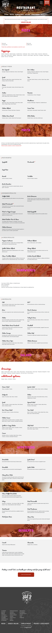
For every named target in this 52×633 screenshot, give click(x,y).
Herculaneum (13, 615)
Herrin (11, 616)
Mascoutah (22, 610)
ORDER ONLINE (26, 22)
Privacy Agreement (41, 623)
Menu (3, 623)
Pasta (12, 14)
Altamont (3, 610)
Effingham (3, 620)
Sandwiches (19, 14)
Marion (11, 620)
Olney (11, 619)
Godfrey (12, 612)
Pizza (6, 14)
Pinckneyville (23, 613)
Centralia (3, 615)
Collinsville (4, 616)
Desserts (44, 14)
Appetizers (35, 14)
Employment (26, 623)
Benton (3, 612)
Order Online (13, 623)
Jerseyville (13, 617)
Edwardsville (4, 619)
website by (22, 627)
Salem (21, 615)
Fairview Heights (14, 610)
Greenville (12, 613)
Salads (27, 14)
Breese (3, 613)
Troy (21, 616)
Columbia (3, 617)
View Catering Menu (26, 574)
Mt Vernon (22, 612)
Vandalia (22, 617)
